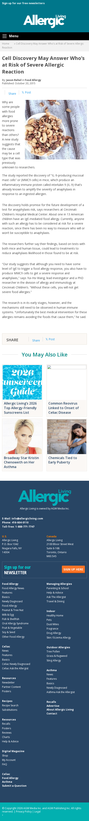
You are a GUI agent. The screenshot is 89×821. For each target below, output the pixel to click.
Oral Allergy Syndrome (15, 623)
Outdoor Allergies (58, 647)
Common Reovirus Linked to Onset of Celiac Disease (63, 408)
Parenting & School (58, 588)
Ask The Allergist (56, 597)
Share (12, 94)
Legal (37, 811)
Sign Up (73, 569)
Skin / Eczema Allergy (59, 637)
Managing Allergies (59, 584)
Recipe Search (10, 705)
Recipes (7, 701)
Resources (9, 678)
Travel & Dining (55, 601)
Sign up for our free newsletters (23, 3)
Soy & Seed (8, 632)
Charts (6, 737)
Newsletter (8, 682)
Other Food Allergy (13, 636)
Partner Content (11, 687)
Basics (6, 597)
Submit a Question (14, 785)
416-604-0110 (20, 522)
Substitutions (9, 710)
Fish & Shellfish (10, 619)
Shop (5, 755)
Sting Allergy (54, 660)
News (5, 650)
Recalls (6, 723)
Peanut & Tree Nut (12, 610)
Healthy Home (55, 615)
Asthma (52, 670)
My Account (9, 760)
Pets (49, 620)
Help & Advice (55, 592)
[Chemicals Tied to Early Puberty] (66, 436)
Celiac (6, 646)
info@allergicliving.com (27, 518)
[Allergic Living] (44, 21)
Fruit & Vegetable (12, 628)
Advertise (53, 706)
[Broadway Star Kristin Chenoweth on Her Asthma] (22, 436)
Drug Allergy (54, 633)
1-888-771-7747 (24, 526)
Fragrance (52, 628)
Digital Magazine (13, 751)
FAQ (4, 764)
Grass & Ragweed (57, 656)
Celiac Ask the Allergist (15, 668)
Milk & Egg (8, 614)
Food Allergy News (13, 588)
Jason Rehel (14, 80)
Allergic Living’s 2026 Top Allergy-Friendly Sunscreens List (20, 408)
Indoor (51, 611)
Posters (6, 691)
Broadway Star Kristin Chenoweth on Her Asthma (21, 462)
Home (5, 43)
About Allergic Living (60, 709)
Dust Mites (53, 624)
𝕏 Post (26, 92)
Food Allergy (33, 80)
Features (7, 592)
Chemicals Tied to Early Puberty (62, 460)
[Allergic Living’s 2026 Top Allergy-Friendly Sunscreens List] (22, 382)
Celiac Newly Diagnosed (16, 664)
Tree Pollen (53, 651)
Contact (52, 713)
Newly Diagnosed (12, 601)
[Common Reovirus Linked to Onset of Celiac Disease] (66, 382)
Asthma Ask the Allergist (61, 692)
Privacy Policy (24, 811)
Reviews (6, 732)
